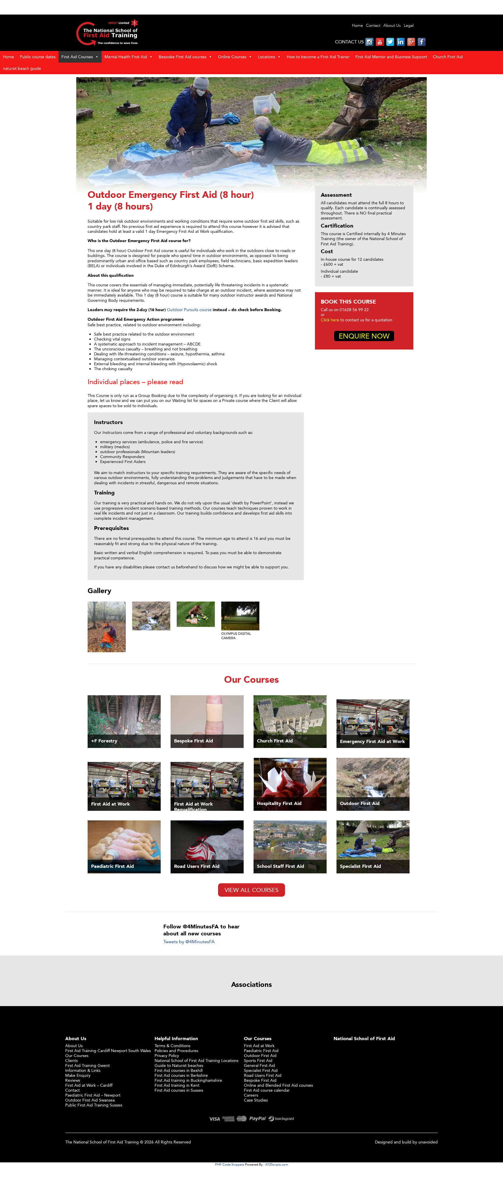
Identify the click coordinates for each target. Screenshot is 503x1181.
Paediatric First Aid (261, 1050)
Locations (266, 56)
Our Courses (76, 1055)
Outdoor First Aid (260, 1055)
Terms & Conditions (172, 1045)
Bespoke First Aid (260, 1080)
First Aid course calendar (267, 1090)
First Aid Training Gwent (87, 1065)
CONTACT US (349, 42)
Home (357, 25)
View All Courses (252, 889)
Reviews (72, 1080)
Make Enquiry (78, 1075)
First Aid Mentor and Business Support (391, 56)
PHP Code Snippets (229, 1164)
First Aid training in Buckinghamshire (188, 1080)
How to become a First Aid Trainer (318, 56)
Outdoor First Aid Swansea (90, 1099)
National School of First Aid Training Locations (196, 1060)
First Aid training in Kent (177, 1085)
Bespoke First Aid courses (182, 56)
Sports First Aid (258, 1060)
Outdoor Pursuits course (189, 309)
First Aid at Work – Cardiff (88, 1085)
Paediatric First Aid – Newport (93, 1095)
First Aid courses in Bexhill (179, 1070)
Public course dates (38, 56)
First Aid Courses (77, 56)
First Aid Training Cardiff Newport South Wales (108, 1050)
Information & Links (82, 1070)
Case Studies (256, 1099)
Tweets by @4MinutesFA (189, 941)
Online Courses (232, 56)
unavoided (428, 1141)
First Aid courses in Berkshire (181, 1075)
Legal (409, 25)
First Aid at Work (259, 1045)
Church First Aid (448, 56)
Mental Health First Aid (126, 56)
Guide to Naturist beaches (179, 1065)
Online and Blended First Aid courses (278, 1085)
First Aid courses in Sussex (179, 1090)
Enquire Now (364, 336)
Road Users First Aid (262, 1075)
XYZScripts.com (276, 1164)
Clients (71, 1060)
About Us (392, 25)
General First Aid (259, 1065)
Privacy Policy (167, 1055)
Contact (373, 25)
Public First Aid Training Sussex (93, 1104)
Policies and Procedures (176, 1050)
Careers (251, 1095)
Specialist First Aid (261, 1070)
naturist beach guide (22, 68)
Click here (330, 319)
